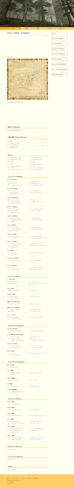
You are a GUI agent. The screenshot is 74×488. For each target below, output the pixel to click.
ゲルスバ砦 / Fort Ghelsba (12, 183)
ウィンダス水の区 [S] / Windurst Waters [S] (36, 169)
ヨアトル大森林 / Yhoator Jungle (13, 309)
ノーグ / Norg (31, 162)
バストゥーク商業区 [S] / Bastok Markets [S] (15, 169)
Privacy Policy (9, 483)
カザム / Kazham (10, 162)
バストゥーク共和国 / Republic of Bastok (36, 157)
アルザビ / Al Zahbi (32, 166)
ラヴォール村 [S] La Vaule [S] (18, 33)
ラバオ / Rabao (10, 164)
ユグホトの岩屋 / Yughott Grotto (34, 183)
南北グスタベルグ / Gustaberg (13, 190)
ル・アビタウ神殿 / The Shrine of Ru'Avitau (15, 318)
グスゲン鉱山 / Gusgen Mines (13, 210)
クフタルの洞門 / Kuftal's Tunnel (34, 296)
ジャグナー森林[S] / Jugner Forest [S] (14, 421)
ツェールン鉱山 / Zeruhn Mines (34, 190)
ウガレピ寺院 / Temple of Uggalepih (35, 309)
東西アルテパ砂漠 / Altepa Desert (13, 290)
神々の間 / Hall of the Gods (12, 283)
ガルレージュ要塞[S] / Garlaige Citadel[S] (14, 439)
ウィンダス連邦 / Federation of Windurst (14, 159)
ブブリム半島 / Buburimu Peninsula (14, 218)
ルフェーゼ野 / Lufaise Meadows (13, 336)
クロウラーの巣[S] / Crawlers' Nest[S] (14, 430)
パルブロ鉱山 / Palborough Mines (13, 192)
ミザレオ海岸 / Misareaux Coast (34, 336)
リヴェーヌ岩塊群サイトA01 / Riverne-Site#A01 (37, 340)
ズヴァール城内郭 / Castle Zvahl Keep (14, 269)
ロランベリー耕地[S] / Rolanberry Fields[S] (36, 428)
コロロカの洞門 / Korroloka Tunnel (13, 194)
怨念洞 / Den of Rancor (11, 311)
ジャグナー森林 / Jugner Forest (13, 227)
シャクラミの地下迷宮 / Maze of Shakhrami (15, 219)
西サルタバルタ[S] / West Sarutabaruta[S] (15, 415)
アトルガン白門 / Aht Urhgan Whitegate (14, 166)
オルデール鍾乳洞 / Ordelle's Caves (14, 212)
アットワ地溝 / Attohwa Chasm (13, 247)
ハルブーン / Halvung (32, 380)
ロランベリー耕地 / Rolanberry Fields (35, 236)
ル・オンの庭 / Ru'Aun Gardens (13, 317)
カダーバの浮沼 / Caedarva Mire (13, 386)
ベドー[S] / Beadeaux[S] (33, 430)
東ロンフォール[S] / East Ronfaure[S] (14, 404)
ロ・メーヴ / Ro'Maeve (33, 281)
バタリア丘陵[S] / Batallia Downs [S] (35, 421)
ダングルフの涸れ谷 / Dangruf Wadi (35, 192)
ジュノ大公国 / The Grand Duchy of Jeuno (36, 159)
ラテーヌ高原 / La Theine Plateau (34, 210)
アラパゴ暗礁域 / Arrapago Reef (34, 386)
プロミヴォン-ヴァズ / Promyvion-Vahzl (36, 347)
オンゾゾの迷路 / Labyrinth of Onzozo (35, 219)
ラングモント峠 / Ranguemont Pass (35, 260)
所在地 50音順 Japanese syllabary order (15, 102)
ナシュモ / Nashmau (11, 167)
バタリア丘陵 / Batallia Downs (34, 227)
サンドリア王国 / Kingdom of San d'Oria (14, 157)
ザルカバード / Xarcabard (12, 267)
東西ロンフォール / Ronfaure (12, 181)
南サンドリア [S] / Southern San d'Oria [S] (36, 167)
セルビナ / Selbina (11, 161)
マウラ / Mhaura (32, 161)
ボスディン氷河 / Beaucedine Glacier (14, 260)
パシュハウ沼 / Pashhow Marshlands (14, 236)
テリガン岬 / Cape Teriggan (12, 296)
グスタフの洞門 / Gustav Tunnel (13, 298)
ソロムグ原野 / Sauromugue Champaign (36, 243)
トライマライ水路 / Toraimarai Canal (14, 201)
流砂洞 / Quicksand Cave (33, 290)
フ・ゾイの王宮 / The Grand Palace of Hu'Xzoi (36, 353)
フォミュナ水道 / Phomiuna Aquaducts (14, 338)
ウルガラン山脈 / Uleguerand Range (35, 269)
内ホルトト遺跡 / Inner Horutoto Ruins (35, 201)
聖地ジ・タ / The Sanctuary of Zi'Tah (14, 281)
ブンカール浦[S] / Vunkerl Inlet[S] (13, 432)
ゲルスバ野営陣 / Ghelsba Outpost (35, 181)
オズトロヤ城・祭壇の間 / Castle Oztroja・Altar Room (38, 245)
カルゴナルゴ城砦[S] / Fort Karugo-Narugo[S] (36, 415)
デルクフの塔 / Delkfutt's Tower (13, 254)
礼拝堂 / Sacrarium (32, 338)
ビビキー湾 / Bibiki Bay (11, 221)
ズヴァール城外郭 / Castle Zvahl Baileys (35, 267)
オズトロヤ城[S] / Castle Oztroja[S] (35, 439)
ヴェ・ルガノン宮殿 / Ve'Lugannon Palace (36, 317)
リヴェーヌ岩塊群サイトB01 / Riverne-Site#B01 (16, 340)
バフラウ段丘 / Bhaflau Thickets (13, 367)
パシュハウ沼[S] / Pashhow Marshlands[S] (15, 428)
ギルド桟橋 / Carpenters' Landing (13, 230)
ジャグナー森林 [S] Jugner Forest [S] (14, 130)
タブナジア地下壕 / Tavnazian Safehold (35, 164)
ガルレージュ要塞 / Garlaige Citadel (14, 245)
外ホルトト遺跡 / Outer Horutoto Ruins (14, 203)
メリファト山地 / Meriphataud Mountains (15, 243)
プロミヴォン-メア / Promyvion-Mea (14, 347)
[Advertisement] (27, 45)
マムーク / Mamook (11, 374)
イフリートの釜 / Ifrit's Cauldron (34, 311)
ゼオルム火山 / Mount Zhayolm (13, 380)
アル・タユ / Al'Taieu (11, 353)
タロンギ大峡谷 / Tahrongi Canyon (35, 218)
